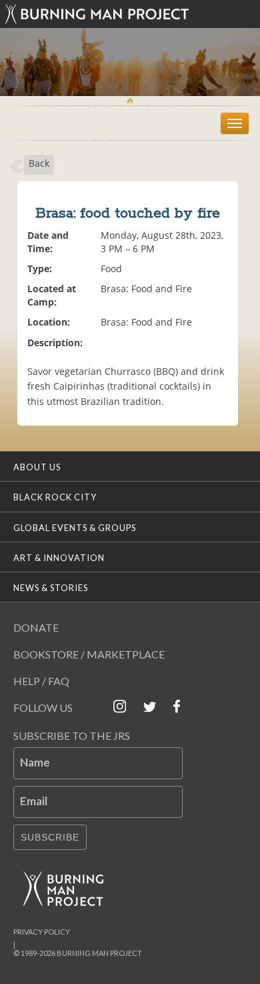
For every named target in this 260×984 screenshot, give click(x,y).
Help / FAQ (41, 680)
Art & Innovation (59, 557)
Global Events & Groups (74, 527)
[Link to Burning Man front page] (130, 14)
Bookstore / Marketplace (89, 654)
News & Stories (50, 587)
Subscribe (50, 837)
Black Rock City (55, 497)
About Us (37, 467)
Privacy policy (41, 931)
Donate (36, 627)
